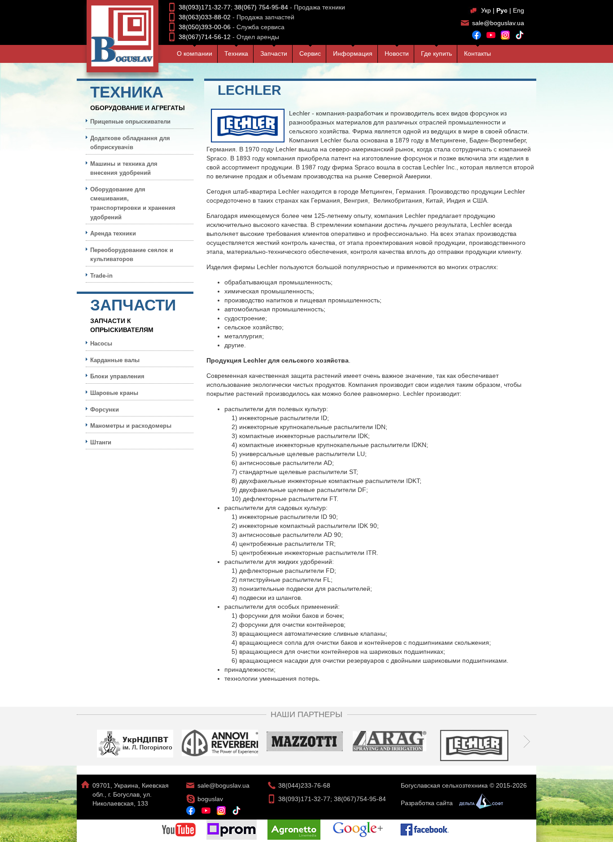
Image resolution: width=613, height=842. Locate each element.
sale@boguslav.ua (498, 23)
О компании (194, 53)
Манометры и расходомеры (130, 425)
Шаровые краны (114, 393)
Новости (397, 53)
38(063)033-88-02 (205, 17)
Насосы (101, 343)
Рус (502, 10)
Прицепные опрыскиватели (130, 121)
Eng (518, 10)
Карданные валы (115, 360)
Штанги (100, 442)
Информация (352, 53)
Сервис (310, 53)
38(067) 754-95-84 (261, 7)
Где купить (436, 53)
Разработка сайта (428, 803)
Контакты (477, 53)
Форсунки (104, 409)
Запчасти (273, 53)
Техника (236, 53)
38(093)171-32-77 (205, 7)
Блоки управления (117, 376)
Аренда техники (113, 233)
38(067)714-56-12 (205, 36)
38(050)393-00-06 (205, 27)
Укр (486, 10)
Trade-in (101, 275)
